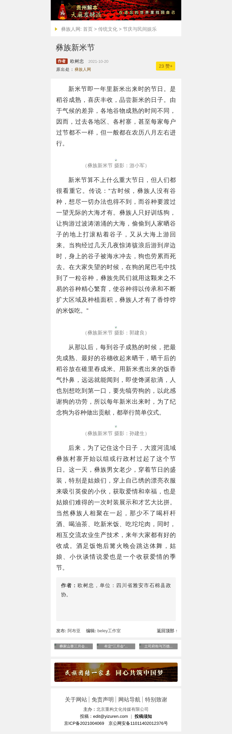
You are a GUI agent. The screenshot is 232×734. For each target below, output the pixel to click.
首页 (88, 29)
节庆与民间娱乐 (140, 29)
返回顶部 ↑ (167, 630)
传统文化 (107, 29)
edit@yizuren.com (110, 716)
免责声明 (103, 699)
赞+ (166, 66)
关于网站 (76, 699)
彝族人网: (71, 29)
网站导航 (129, 699)
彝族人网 (83, 69)
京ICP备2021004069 (84, 723)
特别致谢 (156, 699)
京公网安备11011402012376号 (138, 723)
